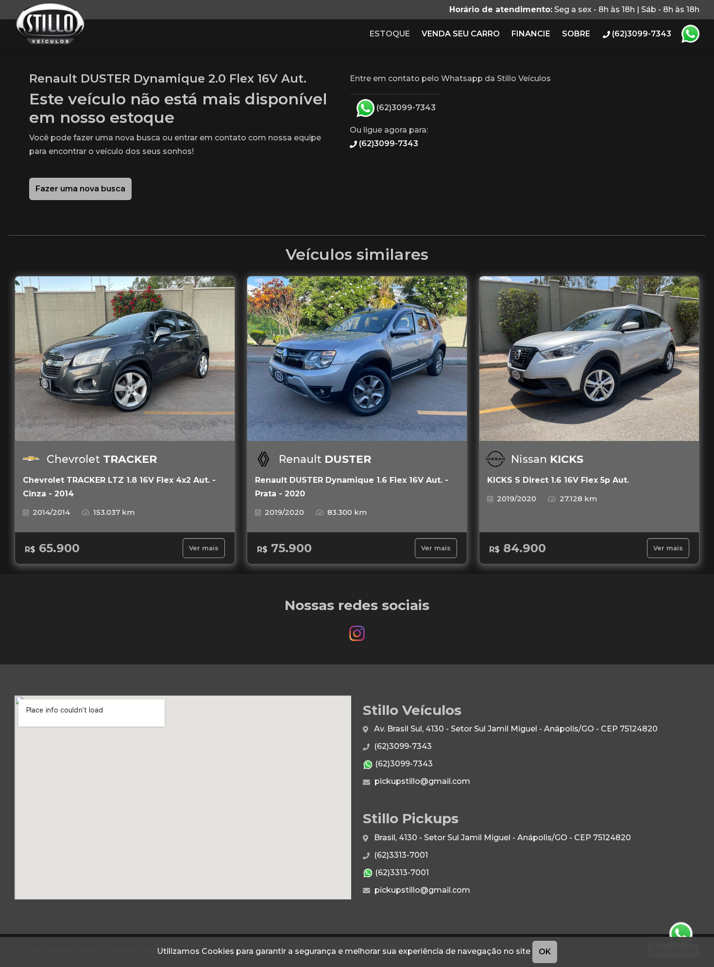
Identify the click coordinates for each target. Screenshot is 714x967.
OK (545, 951)
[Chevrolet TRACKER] (125, 358)
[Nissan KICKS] (589, 358)
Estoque (390, 33)
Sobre (576, 33)
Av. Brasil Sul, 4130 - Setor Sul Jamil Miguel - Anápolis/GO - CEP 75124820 (515, 728)
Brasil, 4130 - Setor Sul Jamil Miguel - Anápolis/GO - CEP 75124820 (501, 837)
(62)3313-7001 (400, 855)
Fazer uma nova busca (80, 188)
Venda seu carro (461, 33)
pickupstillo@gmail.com (421, 781)
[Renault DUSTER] (357, 358)
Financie (530, 33)
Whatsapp (690, 34)
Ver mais (204, 548)
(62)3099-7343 (405, 107)
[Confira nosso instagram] (357, 628)
